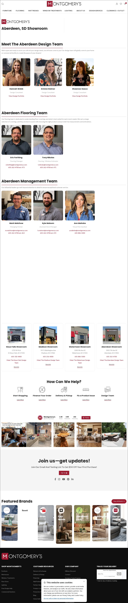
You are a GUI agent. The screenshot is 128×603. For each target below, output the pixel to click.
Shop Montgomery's (11, 566)
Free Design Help (7, 588)
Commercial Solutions (8, 592)
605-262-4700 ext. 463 (16, 233)
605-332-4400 (16, 356)
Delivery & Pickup (38, 574)
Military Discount (70, 571)
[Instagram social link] (59, 479)
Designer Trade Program (73, 578)
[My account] (117, 4)
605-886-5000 (80, 233)
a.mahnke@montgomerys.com (79, 230)
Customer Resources (43, 566)
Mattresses (5, 574)
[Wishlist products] (121, 4)
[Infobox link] (10, 523)
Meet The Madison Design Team (48, 360)
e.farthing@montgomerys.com (16, 165)
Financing (36, 578)
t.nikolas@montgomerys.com (48, 165)
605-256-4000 (48, 356)
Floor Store (5, 581)
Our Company (71, 566)
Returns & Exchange (39, 571)
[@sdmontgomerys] (40, 418)
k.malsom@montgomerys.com (48, 230)
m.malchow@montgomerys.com (16, 230)
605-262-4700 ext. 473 (16, 167)
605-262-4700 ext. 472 (48, 233)
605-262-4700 (111, 356)
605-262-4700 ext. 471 (48, 167)
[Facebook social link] (55, 479)
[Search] (3, 4)
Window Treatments (8, 578)
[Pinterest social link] (68, 479)
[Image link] (22, 556)
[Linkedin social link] (72, 479)
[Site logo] (64, 4)
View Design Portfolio (16, 96)
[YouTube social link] (63, 479)
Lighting (4, 585)
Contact (67, 574)
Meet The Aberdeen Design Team (111, 360)
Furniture (4, 571)
